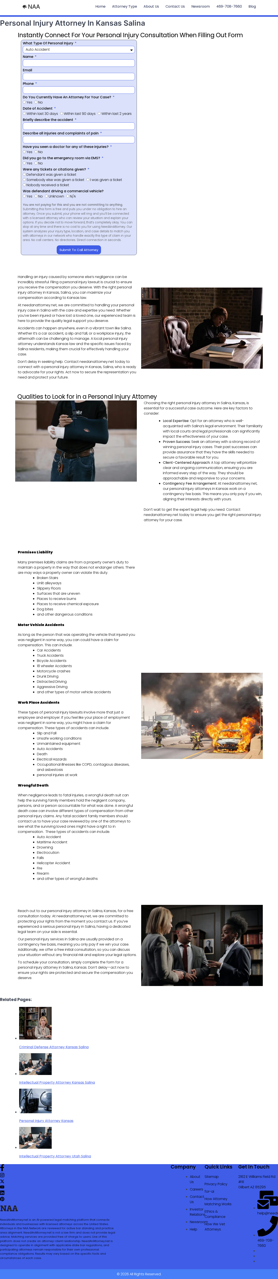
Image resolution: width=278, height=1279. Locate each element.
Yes (29, 102)
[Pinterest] (2, 1200)
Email (27, 70)
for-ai (209, 1191)
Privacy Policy (216, 1184)
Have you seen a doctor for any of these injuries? (66, 146)
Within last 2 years (116, 113)
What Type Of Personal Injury (48, 43)
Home (100, 6)
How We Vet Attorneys (215, 1227)
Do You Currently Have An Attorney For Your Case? (67, 97)
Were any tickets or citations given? (55, 169)
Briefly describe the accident (48, 119)
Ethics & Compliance (215, 1214)
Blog (252, 6)
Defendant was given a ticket (51, 174)
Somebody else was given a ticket (55, 179)
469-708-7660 (229, 6)
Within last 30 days (42, 113)
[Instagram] (2, 1176)
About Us (151, 6)
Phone (29, 83)
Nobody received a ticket (47, 184)
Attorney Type (124, 6)
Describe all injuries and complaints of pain (61, 133)
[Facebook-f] (2, 1169)
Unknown (56, 196)
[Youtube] (2, 1187)
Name (28, 56)
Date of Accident (38, 108)
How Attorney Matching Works (218, 1201)
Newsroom (200, 6)
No (40, 102)
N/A (73, 196)
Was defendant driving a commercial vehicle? (63, 191)
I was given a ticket (106, 179)
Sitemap (212, 1176)
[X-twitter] (2, 1182)
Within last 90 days (80, 113)
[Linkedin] (2, 1194)
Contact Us (175, 6)
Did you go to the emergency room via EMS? (62, 158)
